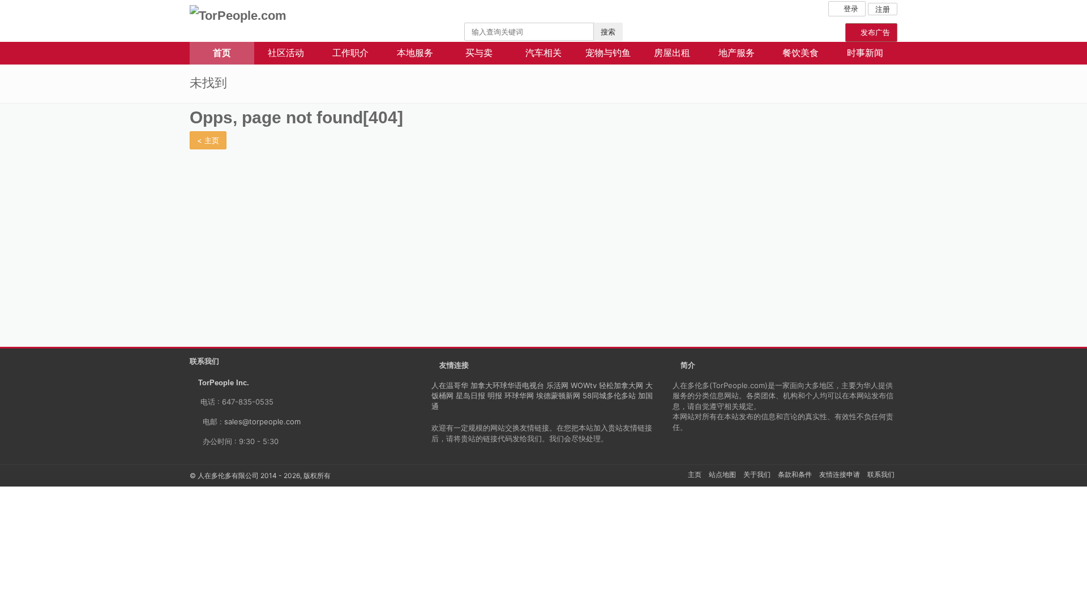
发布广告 (874, 32)
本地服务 (415, 53)
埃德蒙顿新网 (558, 395)
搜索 (608, 31)
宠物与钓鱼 (608, 53)
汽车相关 (543, 53)
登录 (849, 8)
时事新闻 (865, 53)
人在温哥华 (449, 385)
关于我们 (757, 474)
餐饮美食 (800, 53)
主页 (694, 474)
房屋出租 (672, 53)
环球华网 (519, 395)
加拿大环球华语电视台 (507, 385)
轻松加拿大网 (621, 385)
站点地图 (722, 474)
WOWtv (584, 385)
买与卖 (479, 53)
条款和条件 (795, 474)
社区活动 (286, 53)
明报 (494, 395)
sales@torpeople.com (262, 421)
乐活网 (557, 385)
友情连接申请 (839, 474)
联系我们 (881, 474)
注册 (882, 9)
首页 (222, 53)
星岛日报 (470, 395)
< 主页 (208, 140)
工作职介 (350, 53)
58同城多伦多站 (609, 395)
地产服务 (736, 53)
